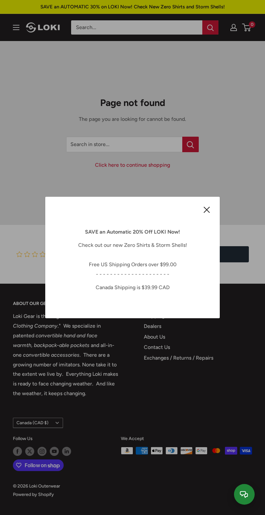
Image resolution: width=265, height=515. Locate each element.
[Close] (207, 209)
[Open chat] (244, 494)
